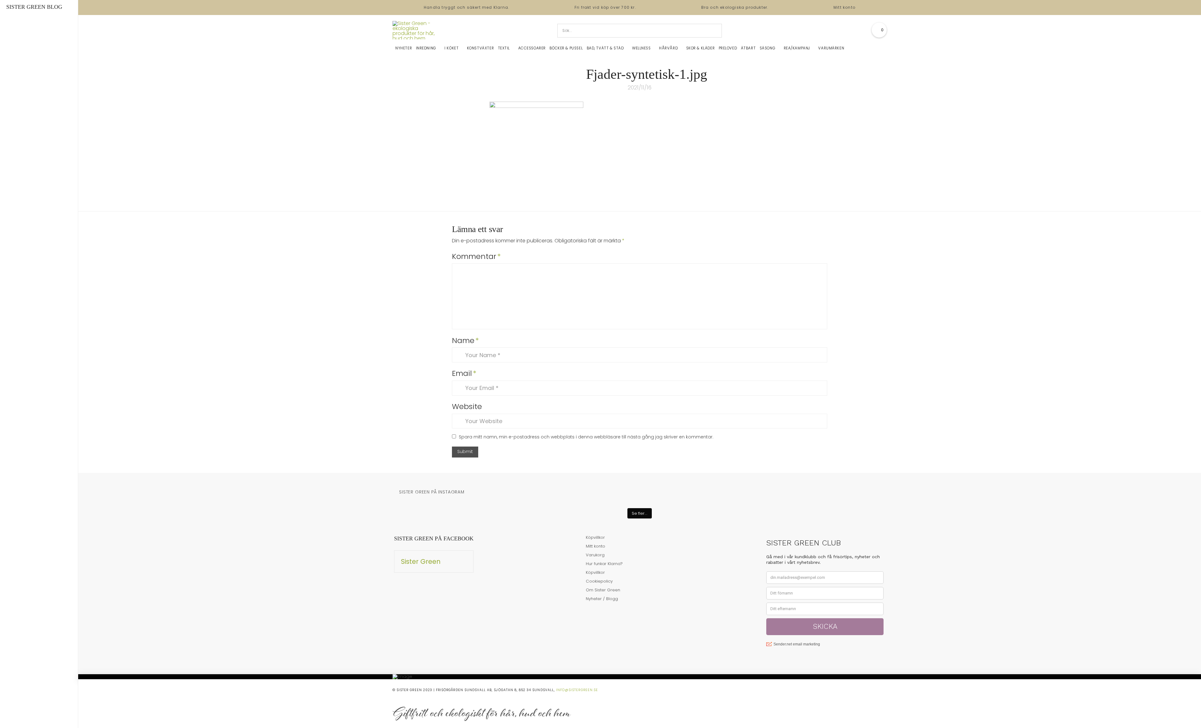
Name (465, 340)
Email (464, 373)
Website (467, 406)
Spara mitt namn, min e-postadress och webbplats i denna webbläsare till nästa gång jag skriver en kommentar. (586, 437)
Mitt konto (844, 7)
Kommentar (476, 256)
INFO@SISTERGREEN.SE (577, 690)
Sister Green (421, 561)
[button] (879, 30)
